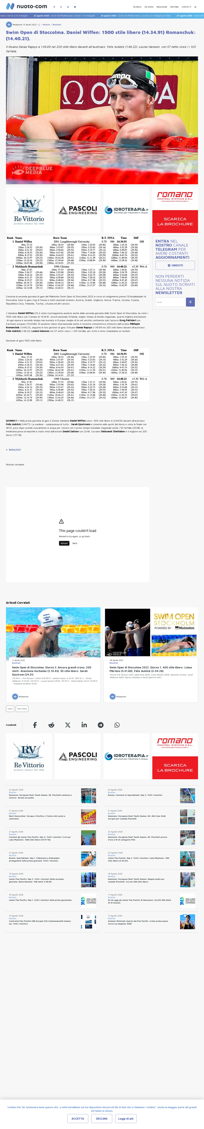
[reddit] (51, 725)
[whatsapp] (117, 725)
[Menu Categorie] (195, 5)
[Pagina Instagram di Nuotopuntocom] (61, 5)
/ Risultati (55, 24)
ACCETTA (78, 1118)
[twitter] (68, 725)
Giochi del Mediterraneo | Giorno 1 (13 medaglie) (40, 15)
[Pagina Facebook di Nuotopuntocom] (54, 5)
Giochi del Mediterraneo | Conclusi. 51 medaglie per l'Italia (112, 15)
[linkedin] (84, 725)
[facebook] (35, 725)
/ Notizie (45, 24)
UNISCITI (177, 265)
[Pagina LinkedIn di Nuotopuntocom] (68, 5)
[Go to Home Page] (39, 24)
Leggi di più (126, 1118)
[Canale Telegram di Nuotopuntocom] (75, 5)
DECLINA (102, 1118)
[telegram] (100, 725)
